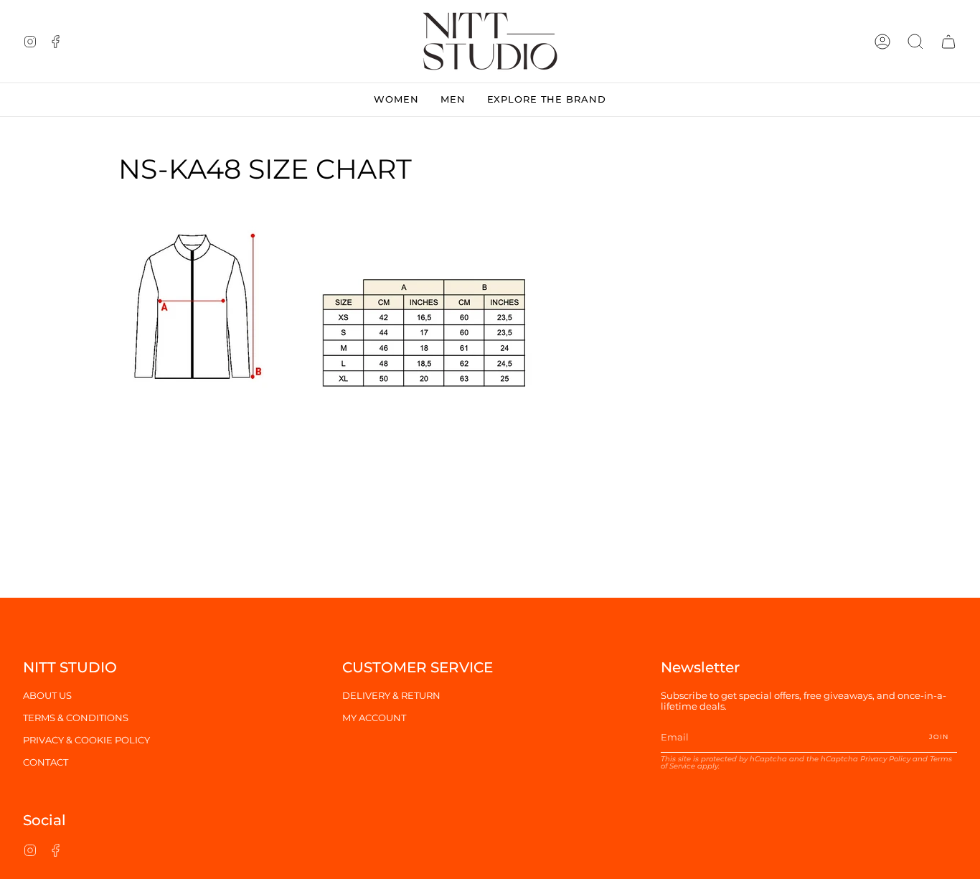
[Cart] (948, 41)
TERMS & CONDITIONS (75, 718)
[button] (915, 41)
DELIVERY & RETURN (391, 695)
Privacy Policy (885, 759)
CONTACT (45, 762)
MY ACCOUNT (374, 718)
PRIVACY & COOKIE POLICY (86, 740)
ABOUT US (47, 695)
